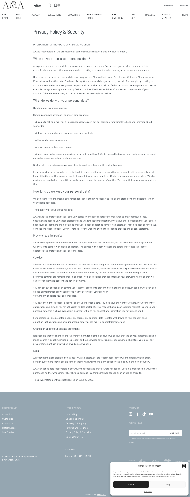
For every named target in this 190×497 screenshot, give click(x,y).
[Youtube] (151, 414)
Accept (131, 484)
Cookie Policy (148, 492)
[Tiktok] (144, 414)
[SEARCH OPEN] (49, 5)
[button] (184, 465)
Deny (168, 484)
